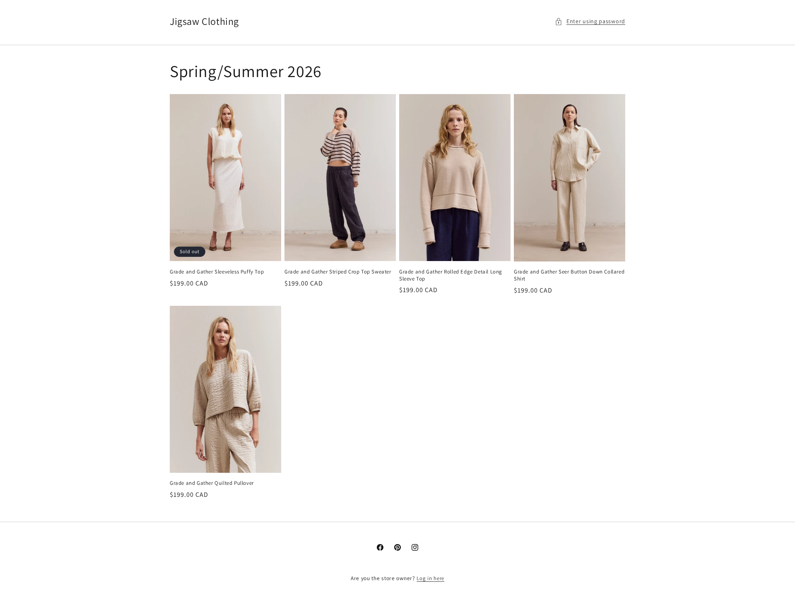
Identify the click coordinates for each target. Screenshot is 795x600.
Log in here (430, 578)
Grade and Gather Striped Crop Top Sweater (337, 272)
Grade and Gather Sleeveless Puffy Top (217, 272)
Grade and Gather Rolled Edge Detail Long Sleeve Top (450, 275)
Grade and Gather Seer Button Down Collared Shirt (569, 275)
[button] (590, 21)
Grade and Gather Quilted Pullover (212, 483)
